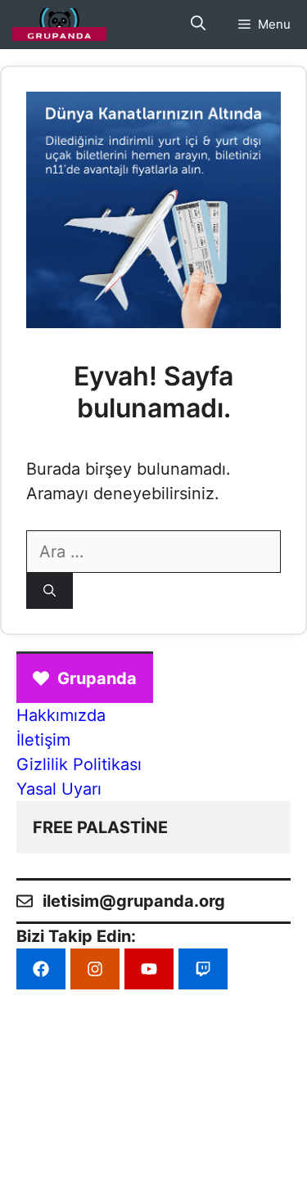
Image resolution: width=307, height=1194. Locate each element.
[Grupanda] (59, 24)
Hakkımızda (61, 715)
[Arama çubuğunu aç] (198, 24)
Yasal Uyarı (59, 789)
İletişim (43, 740)
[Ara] (49, 591)
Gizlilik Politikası (79, 764)
